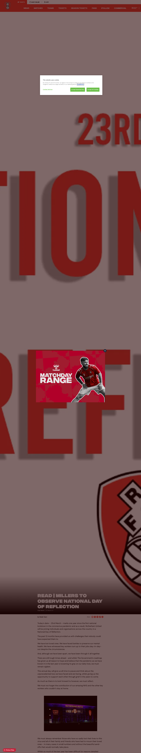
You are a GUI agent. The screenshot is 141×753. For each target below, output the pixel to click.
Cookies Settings (47, 89)
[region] (71, 85)
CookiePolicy (80, 84)
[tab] (105, 350)
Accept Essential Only (77, 89)
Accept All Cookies (93, 89)
